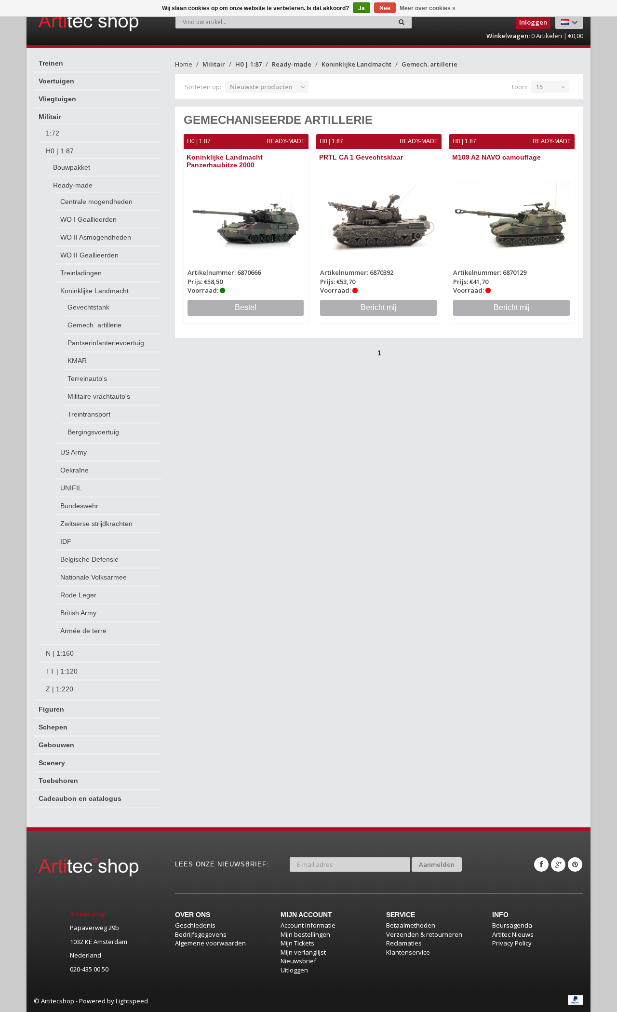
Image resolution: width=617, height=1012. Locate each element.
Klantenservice (408, 952)
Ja (361, 8)
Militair (50, 117)
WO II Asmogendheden (95, 237)
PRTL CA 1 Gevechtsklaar (361, 157)
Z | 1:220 (59, 689)
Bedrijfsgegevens (201, 934)
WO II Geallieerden (89, 255)
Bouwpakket (71, 167)
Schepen (53, 727)
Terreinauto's (87, 378)
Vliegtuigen (57, 99)
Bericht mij (379, 307)
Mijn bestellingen (305, 934)
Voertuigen (56, 81)
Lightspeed (132, 1001)
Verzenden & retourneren (424, 934)
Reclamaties (404, 943)
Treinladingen (81, 273)
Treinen (51, 63)
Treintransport (88, 414)
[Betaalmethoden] (575, 1000)
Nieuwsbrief (298, 961)
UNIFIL (71, 488)
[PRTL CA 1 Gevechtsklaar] (379, 216)
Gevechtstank (88, 307)
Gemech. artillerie (94, 325)
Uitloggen (294, 970)
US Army (73, 452)
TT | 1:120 (62, 671)
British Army (78, 613)
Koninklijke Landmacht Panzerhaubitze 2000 (225, 160)
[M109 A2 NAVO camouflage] (512, 216)
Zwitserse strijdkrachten (96, 523)
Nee (384, 8)
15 (539, 86)
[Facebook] (541, 864)
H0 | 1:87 (60, 151)
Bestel (245, 307)
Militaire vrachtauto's (98, 396)
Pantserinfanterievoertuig (105, 343)
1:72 (52, 133)
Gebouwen (56, 745)
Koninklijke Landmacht (94, 291)
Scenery (52, 763)
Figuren (51, 709)
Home (183, 64)
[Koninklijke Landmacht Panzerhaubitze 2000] (246, 216)
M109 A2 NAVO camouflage (496, 157)
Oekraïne (74, 470)
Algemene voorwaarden (210, 943)
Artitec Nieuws (513, 934)
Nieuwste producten (261, 86)
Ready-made (73, 185)
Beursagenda (512, 925)
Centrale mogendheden (96, 201)
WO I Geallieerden (88, 219)
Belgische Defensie (89, 559)
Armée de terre (83, 630)
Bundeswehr (79, 506)
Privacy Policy (512, 943)
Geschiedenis (195, 925)
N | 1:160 (60, 653)
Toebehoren (58, 780)
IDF (65, 541)
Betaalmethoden (410, 925)
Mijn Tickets (297, 943)
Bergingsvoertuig (93, 432)
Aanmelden (437, 864)
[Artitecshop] (68, 21)
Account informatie (308, 925)
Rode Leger (78, 595)
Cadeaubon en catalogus (80, 798)
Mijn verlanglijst (303, 952)
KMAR (77, 360)
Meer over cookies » (428, 8)
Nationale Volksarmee (93, 577)
